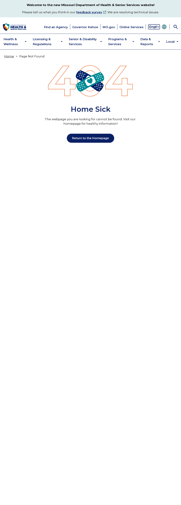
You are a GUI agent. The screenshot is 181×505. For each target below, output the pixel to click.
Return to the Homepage (90, 138)
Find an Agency (56, 27)
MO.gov (109, 27)
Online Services (131, 27)
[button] (12, 41)
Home (9, 56)
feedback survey (89, 12)
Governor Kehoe (85, 27)
